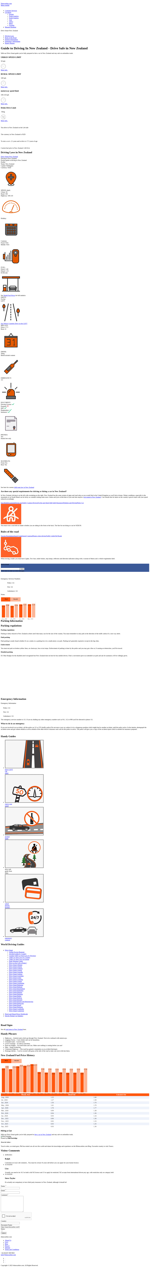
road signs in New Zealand (14, 1029)
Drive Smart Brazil (15, 1005)
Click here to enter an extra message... (13, 571)
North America (14, 16)
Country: (4, 1221)
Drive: (3, 327)
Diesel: (3, 271)
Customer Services (11, 11)
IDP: (2, 408)
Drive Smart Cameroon (16, 1011)
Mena (11, 23)
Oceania (11, 25)
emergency (8, 939)
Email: (3, 1190)
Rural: (3, 194)
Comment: (4, 1195)
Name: (3, 164)
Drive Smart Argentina (16, 976)
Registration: (5, 410)
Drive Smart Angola (15, 970)
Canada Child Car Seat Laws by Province (22, 956)
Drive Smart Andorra (16, 968)
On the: (3, 299)
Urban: (3, 192)
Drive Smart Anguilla (16, 972)
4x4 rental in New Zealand (92, 497)
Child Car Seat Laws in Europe (19, 959)
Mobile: (3, 245)
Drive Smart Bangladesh (17, 989)
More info (4, 70)
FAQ (6, 1242)
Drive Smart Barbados (16, 990)
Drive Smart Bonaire (15, 1000)
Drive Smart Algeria (15, 967)
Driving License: (6, 404)
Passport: (4, 406)
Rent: (2, 329)
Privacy (7, 1246)
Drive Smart (9, 950)
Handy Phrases (10, 43)
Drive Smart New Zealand (9, 156)
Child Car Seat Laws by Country (19, 957)
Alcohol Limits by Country (17, 954)
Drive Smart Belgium (16, 994)
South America (14, 18)
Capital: (3, 166)
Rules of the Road (11, 38)
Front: (3, 463)
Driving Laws (9, 36)
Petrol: (3, 269)
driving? (7, 905)
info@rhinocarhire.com (8, 1255)
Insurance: (4, 412)
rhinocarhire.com (6, 3)
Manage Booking (10, 27)
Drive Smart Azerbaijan (16, 983)
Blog (6, 1244)
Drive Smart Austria (15, 981)
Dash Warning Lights (16, 961)
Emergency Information (12, 41)
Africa (11, 22)
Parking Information (11, 39)
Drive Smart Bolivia (15, 998)
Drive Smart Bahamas (16, 985)
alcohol (7, 837)
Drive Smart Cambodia (16, 1009)
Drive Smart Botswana (16, 1003)
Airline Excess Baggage (16, 952)
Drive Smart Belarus (15, 992)
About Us (8, 1240)
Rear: (2, 465)
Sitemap (7, 1248)
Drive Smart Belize (15, 996)
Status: (3, 1229)
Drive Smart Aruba (15, 978)
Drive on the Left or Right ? (18, 963)
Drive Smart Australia (16, 979)
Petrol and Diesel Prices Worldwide (16, 1014)
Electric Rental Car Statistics (14, 1016)
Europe (11, 14)
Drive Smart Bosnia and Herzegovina (21, 1001)
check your (8, 805)
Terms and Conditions (12, 1249)
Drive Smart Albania (15, 965)
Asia (10, 20)
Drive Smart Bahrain (15, 987)
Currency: (4, 167)
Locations (8, 12)
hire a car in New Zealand (42, 1134)
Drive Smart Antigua (15, 974)
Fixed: (3, 243)
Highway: (4, 196)
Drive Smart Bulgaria (16, 1007)
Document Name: (6, 1225)
